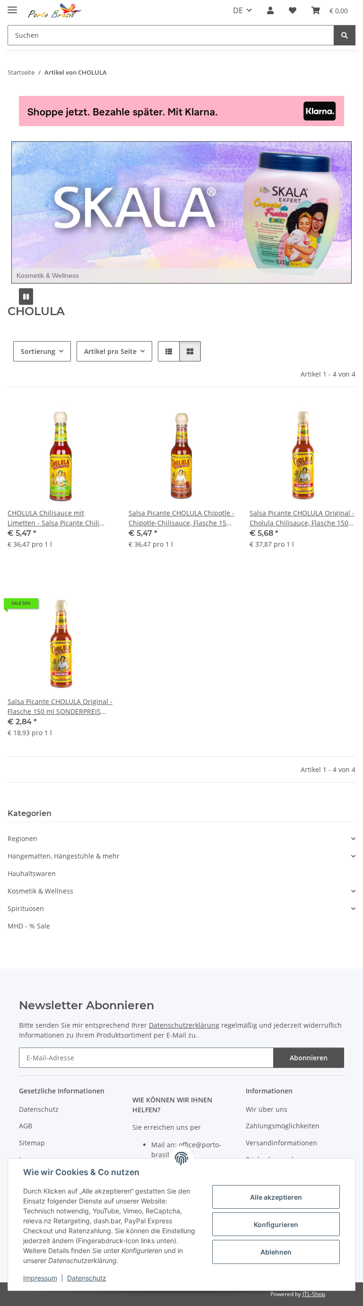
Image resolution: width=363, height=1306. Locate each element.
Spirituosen (26, 908)
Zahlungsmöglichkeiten (283, 1125)
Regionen (22, 838)
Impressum (40, 1278)
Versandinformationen (281, 1142)
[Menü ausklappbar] (12, 6)
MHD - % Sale (29, 925)
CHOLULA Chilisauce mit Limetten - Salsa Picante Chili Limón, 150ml (53, 518)
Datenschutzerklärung (184, 1025)
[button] (270, 10)
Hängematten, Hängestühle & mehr (64, 855)
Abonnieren (309, 1057)
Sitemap (32, 1142)
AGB (25, 1125)
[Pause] (26, 296)
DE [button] (238, 10)
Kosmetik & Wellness (40, 890)
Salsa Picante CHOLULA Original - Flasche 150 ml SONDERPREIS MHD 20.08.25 (60, 706)
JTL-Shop (313, 1294)
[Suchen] (344, 35)
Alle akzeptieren (276, 1197)
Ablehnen (276, 1252)
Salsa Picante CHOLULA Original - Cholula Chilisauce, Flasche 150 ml (302, 518)
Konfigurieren (276, 1224)
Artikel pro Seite (110, 351)
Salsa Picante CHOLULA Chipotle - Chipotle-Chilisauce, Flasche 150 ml (181, 518)
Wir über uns (266, 1109)
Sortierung (38, 351)
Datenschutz (86, 1278)
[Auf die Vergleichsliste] (72, 418)
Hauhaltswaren (32, 873)
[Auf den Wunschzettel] (97, 418)
